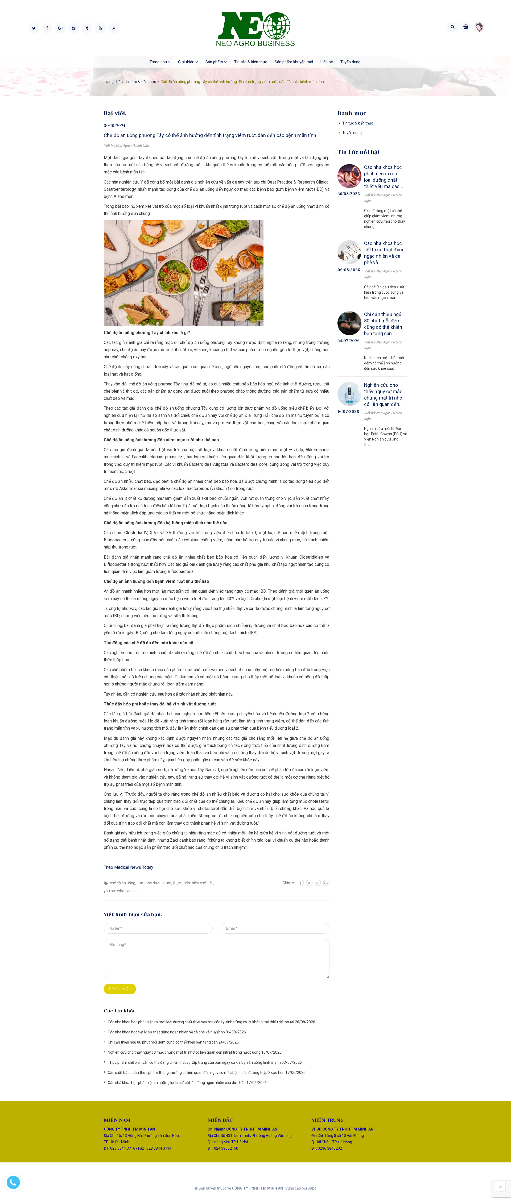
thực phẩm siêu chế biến (193, 883)
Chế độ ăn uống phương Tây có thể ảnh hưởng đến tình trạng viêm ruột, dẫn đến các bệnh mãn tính (210, 135)
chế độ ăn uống (122, 883)
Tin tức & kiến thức (250, 62)
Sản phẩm (214, 62)
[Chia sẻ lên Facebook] (301, 883)
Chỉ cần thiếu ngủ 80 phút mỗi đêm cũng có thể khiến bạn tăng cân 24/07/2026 (173, 1042)
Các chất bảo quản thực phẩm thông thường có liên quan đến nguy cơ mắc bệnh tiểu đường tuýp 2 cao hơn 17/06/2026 (207, 1072)
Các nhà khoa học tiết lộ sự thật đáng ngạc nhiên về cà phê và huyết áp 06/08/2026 (177, 1032)
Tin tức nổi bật (359, 152)
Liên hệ (326, 62)
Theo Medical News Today (128, 867)
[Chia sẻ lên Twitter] (309, 883)
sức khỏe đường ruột (154, 883)
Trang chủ (159, 62)
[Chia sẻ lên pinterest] (318, 883)
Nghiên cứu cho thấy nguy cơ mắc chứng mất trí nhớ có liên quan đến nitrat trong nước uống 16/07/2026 (195, 1052)
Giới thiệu (186, 62)
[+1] (326, 883)
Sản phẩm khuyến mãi (294, 62)
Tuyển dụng (350, 62)
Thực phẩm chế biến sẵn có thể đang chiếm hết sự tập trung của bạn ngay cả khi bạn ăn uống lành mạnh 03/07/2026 (205, 1062)
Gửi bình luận (120, 989)
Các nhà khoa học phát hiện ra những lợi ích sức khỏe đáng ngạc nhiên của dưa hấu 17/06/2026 (187, 1083)
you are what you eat (121, 891)
